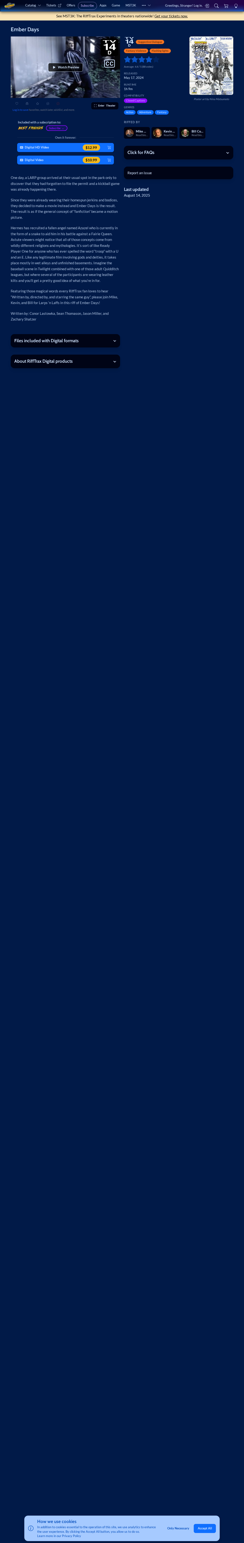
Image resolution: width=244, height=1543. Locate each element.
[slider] (125, 59)
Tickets (51, 5)
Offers (71, 5)
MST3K (131, 5)
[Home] (9, 5)
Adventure (145, 112)
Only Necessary (178, 1528)
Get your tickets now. (171, 16)
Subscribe (87, 5)
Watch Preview (68, 67)
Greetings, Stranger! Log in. (184, 5)
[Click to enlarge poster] (211, 65)
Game (116, 5)
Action (129, 112)
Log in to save (20, 109)
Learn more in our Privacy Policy (59, 1536)
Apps (103, 5)
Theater (107, 105)
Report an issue (139, 173)
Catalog (30, 5)
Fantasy (162, 112)
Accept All (205, 1528)
